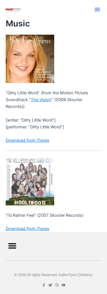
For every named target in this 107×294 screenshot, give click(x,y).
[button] (97, 9)
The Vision (41, 99)
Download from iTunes (27, 140)
